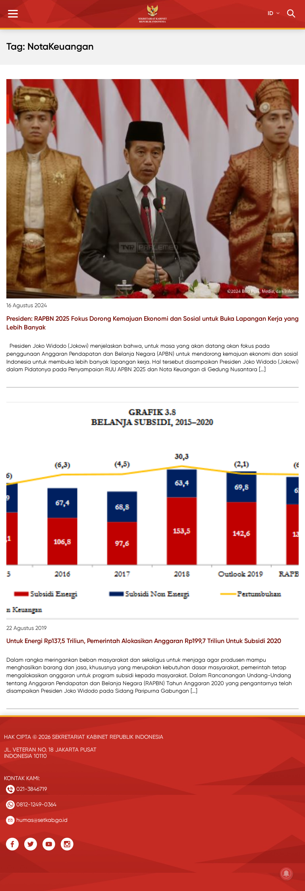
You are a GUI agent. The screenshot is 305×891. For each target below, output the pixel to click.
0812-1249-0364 (35, 804)
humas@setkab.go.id (41, 820)
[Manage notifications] (286, 873)
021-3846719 (31, 789)
